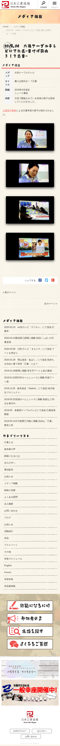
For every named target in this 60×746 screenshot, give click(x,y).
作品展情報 (9, 586)
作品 (6, 538)
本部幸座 (8, 579)
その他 (7, 552)
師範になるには (12, 456)
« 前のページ (9, 292)
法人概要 (8, 504)
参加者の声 (9, 449)
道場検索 (43, 7)
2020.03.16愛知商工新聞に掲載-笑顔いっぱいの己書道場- (29, 340)
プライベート (11, 545)
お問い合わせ (11, 511)
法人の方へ (9, 463)
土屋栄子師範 (9, 110)
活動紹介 (8, 531)
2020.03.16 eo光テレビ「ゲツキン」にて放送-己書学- (29, 329)
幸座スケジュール (13, 559)
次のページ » (50, 303)
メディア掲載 (19, 27)
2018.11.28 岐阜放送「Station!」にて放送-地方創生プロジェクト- (29, 390)
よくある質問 (11, 497)
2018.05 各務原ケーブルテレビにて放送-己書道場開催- (29, 412)
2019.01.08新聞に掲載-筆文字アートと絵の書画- (28, 370)
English (8, 565)
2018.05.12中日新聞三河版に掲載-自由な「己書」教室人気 (29, 423)
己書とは (8, 442)
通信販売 (8, 469)
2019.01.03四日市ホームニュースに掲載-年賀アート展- (29, 379)
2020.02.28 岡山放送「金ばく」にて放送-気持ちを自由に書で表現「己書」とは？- (29, 362)
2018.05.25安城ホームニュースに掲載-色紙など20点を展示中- (29, 401)
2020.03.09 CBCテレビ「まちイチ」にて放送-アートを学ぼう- (29, 351)
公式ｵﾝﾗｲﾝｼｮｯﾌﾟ (20, 731)
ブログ (7, 517)
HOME (6, 27)
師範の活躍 (9, 490)
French (7, 572)
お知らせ (8, 476)
